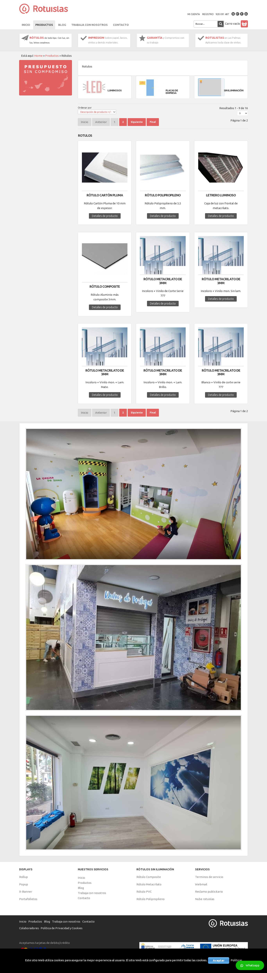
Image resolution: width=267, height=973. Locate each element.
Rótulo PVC (144, 891)
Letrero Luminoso (221, 195)
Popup (23, 884)
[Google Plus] (237, 14)
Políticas (236, 960)
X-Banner (25, 891)
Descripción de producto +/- (95, 112)
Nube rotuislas (204, 899)
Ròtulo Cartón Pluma (105, 195)
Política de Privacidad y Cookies (61, 928)
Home (38, 55)
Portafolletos (28, 899)
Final (153, 122)
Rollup (23, 877)
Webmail (201, 884)
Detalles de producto (105, 215)
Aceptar (218, 960)
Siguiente (137, 122)
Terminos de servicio (209, 877)
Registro (208, 14)
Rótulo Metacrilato (148, 884)
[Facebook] (242, 14)
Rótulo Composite (148, 877)
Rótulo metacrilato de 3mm (162, 281)
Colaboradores (29, 928)
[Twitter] (233, 14)
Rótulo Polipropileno (163, 195)
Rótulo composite (105, 286)
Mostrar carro (244, 23)
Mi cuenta (193, 14)
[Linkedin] (246, 14)
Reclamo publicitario (209, 891)
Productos (52, 55)
